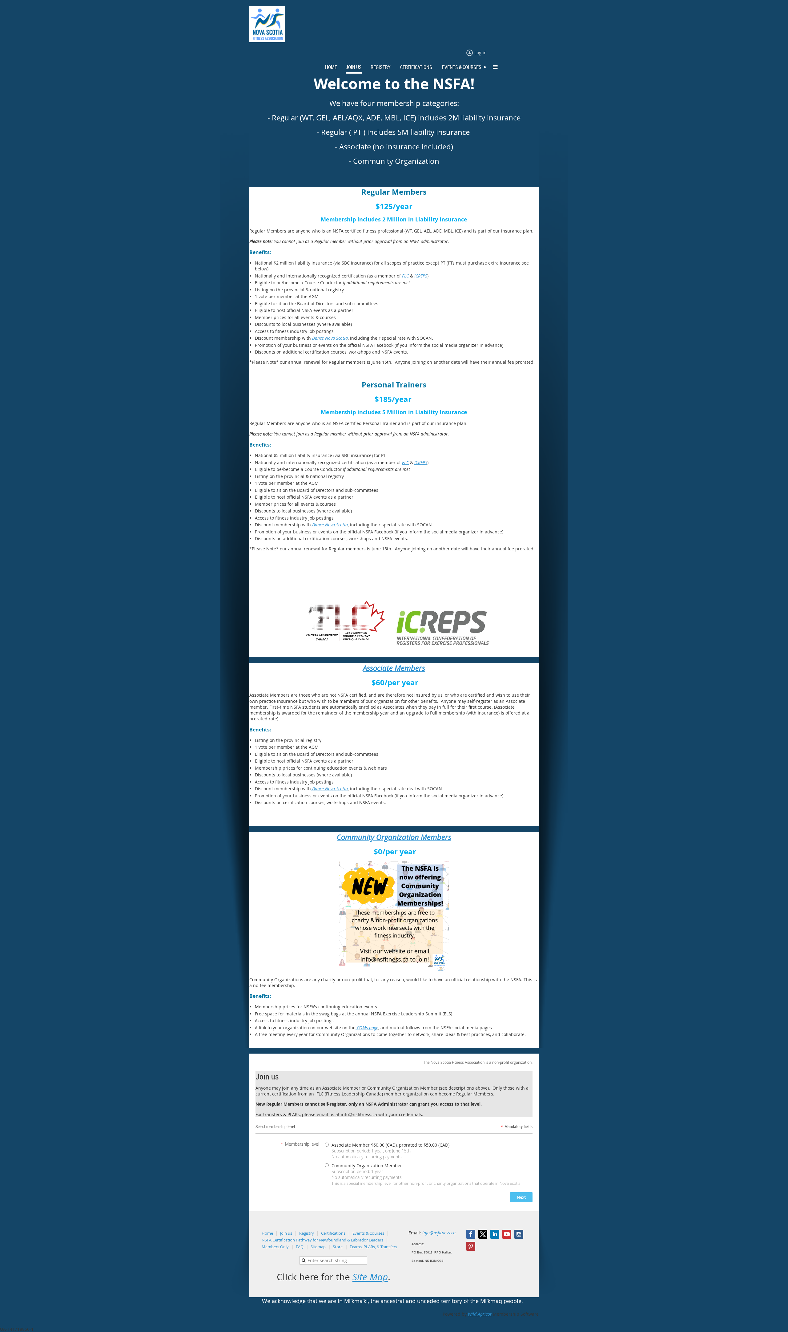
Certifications (333, 1233)
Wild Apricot (480, 1314)
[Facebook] (470, 1234)
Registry (306, 1233)
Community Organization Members (394, 837)
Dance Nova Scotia (329, 338)
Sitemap (318, 1246)
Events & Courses (368, 1233)
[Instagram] (518, 1234)
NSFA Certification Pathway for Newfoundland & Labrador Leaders (322, 1240)
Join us (286, 1233)
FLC (405, 276)
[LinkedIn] (494, 1234)
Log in (480, 52)
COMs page (367, 1027)
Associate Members (394, 668)
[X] (482, 1234)
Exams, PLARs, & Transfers (373, 1246)
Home (267, 1233)
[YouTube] (506, 1234)
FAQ (300, 1246)
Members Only (275, 1246)
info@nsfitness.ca (439, 1233)
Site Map (370, 1277)
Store (338, 1246)
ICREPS (420, 276)
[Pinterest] (470, 1246)
